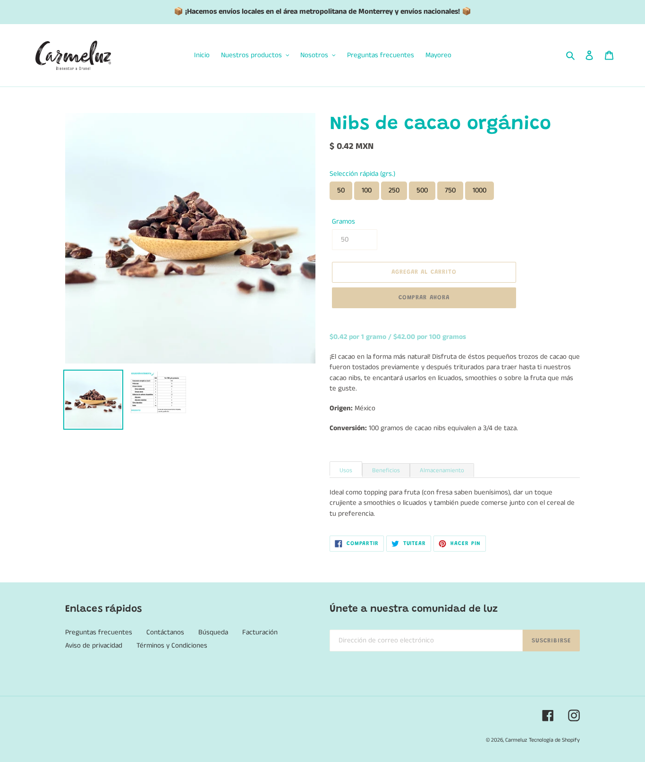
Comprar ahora (424, 297)
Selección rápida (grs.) (362, 174)
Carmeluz (516, 740)
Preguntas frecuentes (98, 632)
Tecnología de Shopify (554, 740)
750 (450, 190)
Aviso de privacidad (93, 645)
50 (341, 190)
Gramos (343, 221)
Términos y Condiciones (171, 645)
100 (367, 190)
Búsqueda (213, 632)
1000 (479, 190)
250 (394, 190)
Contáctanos (165, 632)
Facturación (260, 632)
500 (422, 190)
